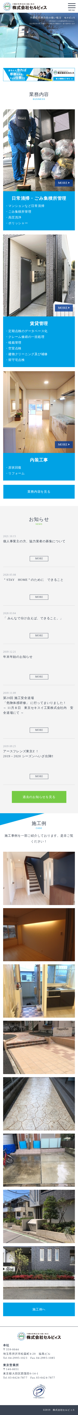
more (39, 878)
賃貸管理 (39, 275)
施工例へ (39, 1309)
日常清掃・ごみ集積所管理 (39, 150)
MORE (39, 558)
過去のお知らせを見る (39, 797)
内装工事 (39, 412)
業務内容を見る (38, 491)
